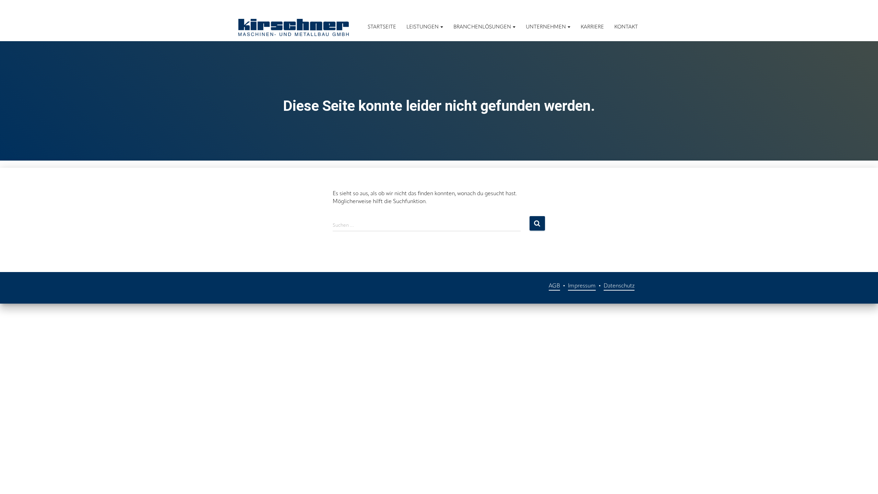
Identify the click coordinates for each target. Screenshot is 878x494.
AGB (554, 286)
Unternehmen (546, 27)
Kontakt (626, 27)
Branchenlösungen (482, 27)
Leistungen (423, 27)
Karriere (592, 27)
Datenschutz (619, 286)
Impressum (582, 286)
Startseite (382, 27)
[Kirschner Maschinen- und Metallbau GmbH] (293, 27)
